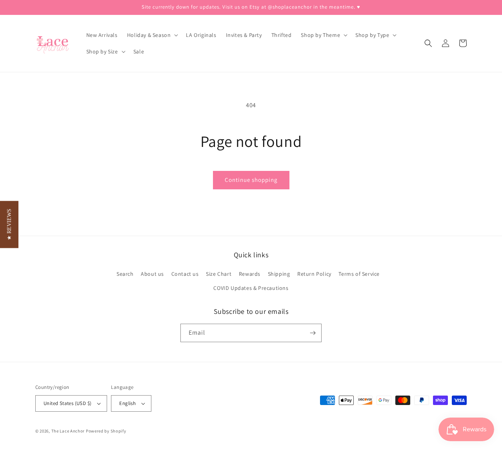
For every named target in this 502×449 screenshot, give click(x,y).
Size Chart (218, 273)
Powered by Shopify (106, 431)
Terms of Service (359, 273)
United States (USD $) (67, 403)
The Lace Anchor (68, 431)
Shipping (279, 273)
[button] (152, 35)
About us (152, 273)
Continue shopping (251, 179)
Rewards (249, 273)
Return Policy (314, 273)
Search (125, 273)
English (127, 403)
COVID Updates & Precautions (250, 287)
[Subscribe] (312, 333)
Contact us (185, 273)
